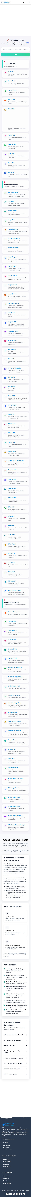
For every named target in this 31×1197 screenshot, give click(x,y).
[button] (23, 2)
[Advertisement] (15, 20)
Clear (15, 54)
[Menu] (28, 2)
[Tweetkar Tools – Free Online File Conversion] (5, 2)
